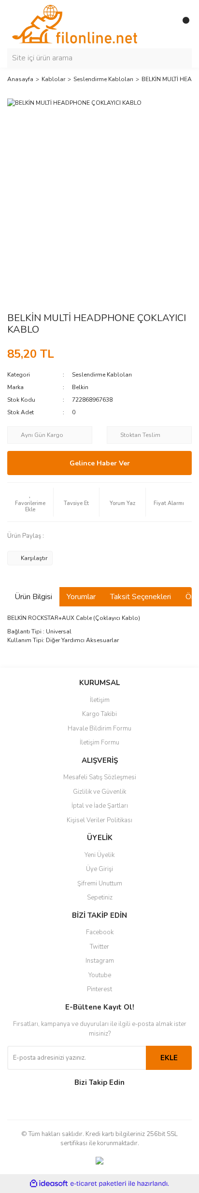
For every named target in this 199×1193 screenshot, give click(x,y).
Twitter (99, 946)
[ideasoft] (48, 1183)
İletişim (100, 700)
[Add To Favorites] (30, 502)
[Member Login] (163, 24)
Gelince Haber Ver (100, 463)
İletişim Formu (99, 742)
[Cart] (182, 24)
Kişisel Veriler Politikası (99, 820)
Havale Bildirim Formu (99, 728)
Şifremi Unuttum (99, 883)
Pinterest (99, 989)
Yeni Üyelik (99, 855)
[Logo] (74, 24)
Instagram (99, 960)
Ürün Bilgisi (33, 596)
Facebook (100, 932)
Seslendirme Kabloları (102, 375)
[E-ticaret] (98, 1183)
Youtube (99, 975)
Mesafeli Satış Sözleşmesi (99, 777)
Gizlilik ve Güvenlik (99, 791)
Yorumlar (81, 596)
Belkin (80, 387)
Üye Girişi (99, 869)
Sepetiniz (100, 897)
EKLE (169, 1058)
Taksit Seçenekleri (140, 596)
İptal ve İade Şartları (99, 805)
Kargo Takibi (99, 714)
